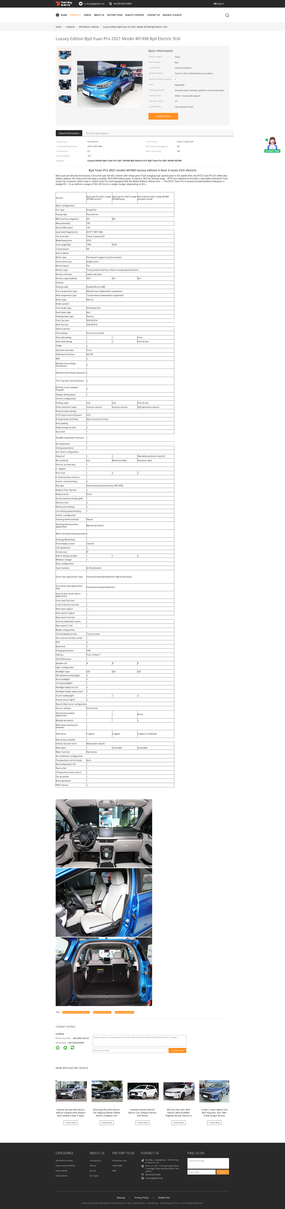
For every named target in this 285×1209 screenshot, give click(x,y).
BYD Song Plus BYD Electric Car (76, 1012)
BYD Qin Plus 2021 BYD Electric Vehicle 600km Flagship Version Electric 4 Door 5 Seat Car (178, 1114)
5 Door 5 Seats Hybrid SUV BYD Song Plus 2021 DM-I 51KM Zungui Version (214, 1112)
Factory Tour (114, 15)
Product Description (97, 133)
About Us (99, 15)
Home (64, 15)
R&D (114, 1170)
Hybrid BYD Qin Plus (102, 1012)
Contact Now (163, 116)
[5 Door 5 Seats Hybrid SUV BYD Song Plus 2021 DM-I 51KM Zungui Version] (215, 1091)
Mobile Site (164, 1198)
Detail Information (69, 133)
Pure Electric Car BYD (124, 1012)
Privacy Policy (142, 1198)
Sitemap (121, 1198)
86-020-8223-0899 (123, 4)
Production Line (119, 1160)
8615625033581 (76, 1042)
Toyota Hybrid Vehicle (65, 1165)
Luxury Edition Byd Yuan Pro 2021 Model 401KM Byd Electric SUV (135, 26)
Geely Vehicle (61, 1175)
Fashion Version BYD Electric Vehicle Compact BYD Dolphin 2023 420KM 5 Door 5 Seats (71, 1112)
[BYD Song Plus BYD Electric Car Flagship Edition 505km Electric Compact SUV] (107, 1091)
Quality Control (134, 15)
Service (93, 1170)
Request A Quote (172, 15)
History (93, 1165)
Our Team (94, 1175)
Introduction (95, 1160)
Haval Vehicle (61, 1170)
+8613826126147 (81, 1038)
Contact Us (153, 15)
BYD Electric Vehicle (64, 1160)
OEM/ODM (117, 1165)
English (220, 3)
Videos (87, 15)
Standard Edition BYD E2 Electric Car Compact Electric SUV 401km (142, 1112)
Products (75, 15)
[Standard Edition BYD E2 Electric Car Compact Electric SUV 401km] (143, 1091)
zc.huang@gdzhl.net (94, 3)
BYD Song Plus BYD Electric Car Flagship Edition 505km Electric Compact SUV (106, 1112)
